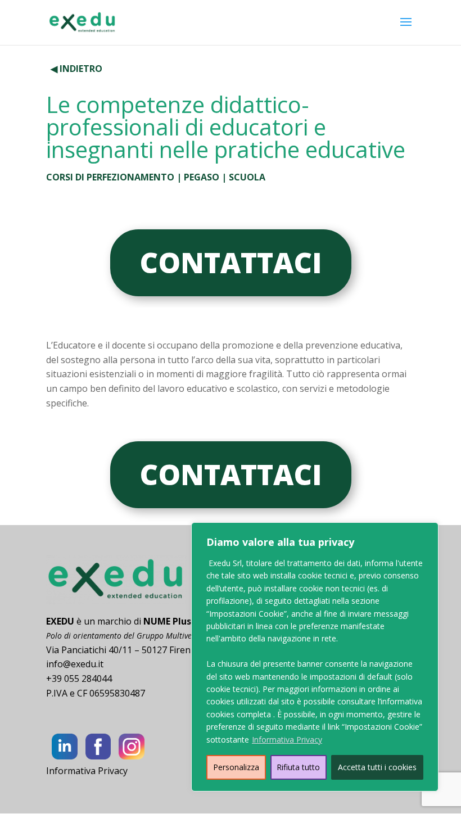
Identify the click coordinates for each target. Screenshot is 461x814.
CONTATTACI (230, 262)
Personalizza (236, 767)
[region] (315, 657)
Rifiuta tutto (298, 767)
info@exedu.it (74, 664)
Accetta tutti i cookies (377, 767)
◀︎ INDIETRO (76, 68)
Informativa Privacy (287, 739)
